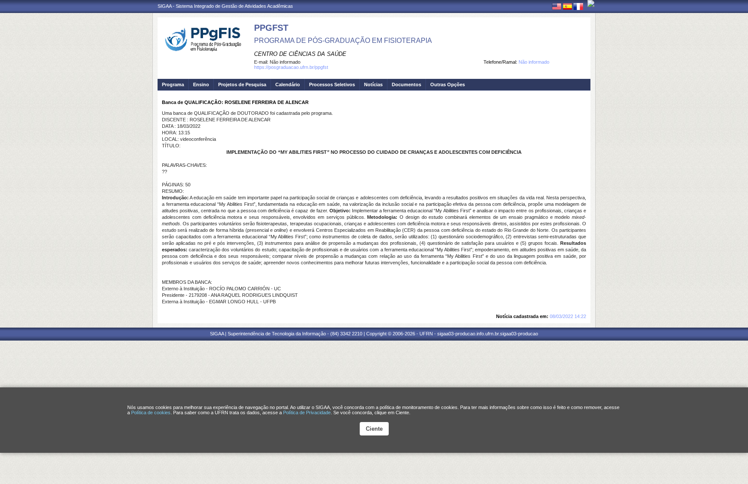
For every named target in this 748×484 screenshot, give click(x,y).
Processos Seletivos (332, 84)
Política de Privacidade (307, 412)
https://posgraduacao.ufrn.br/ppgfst (291, 67)
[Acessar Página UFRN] (590, 3)
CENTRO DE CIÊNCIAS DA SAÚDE (300, 54)
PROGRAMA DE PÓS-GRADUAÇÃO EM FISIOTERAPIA (343, 40)
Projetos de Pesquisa (242, 84)
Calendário (287, 84)
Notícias (373, 84)
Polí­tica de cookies (151, 412)
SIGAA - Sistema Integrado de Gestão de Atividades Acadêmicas (225, 6)
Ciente (374, 429)
